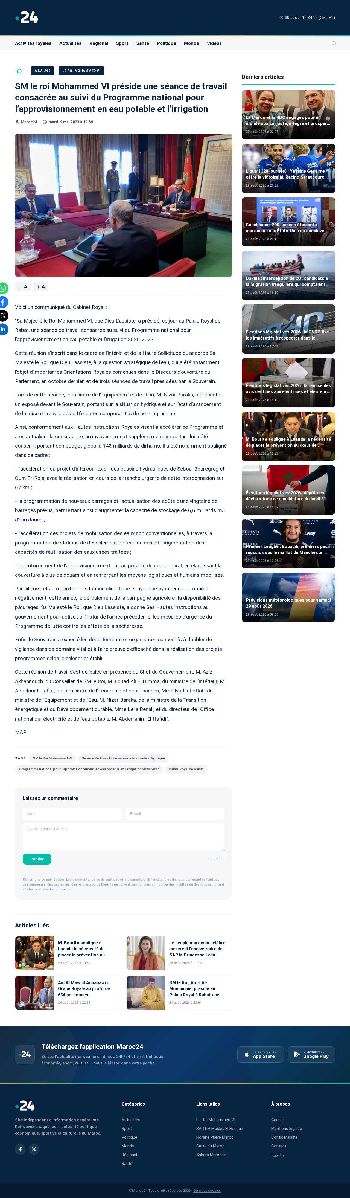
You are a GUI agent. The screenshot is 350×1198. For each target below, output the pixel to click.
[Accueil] (19, 70)
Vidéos (214, 43)
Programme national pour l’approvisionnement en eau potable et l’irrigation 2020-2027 (89, 769)
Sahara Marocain (211, 1154)
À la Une (42, 71)
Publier (36, 859)
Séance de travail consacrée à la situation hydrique (123, 758)
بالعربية (277, 1154)
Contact (278, 1146)
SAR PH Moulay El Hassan (219, 1128)
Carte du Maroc (210, 1146)
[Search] (334, 43)
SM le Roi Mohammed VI (52, 758)
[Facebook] (20, 1149)
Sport (122, 43)
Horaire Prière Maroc (215, 1137)
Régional (98, 43)
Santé (142, 43)
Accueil (277, 1119)
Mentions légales (286, 1128)
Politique (166, 43)
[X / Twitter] (34, 1149)
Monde (191, 43)
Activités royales (33, 43)
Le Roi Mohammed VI (81, 71)
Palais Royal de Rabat (186, 769)
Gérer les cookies (207, 1190)
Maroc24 (29, 122)
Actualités (70, 43)
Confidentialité (284, 1137)
